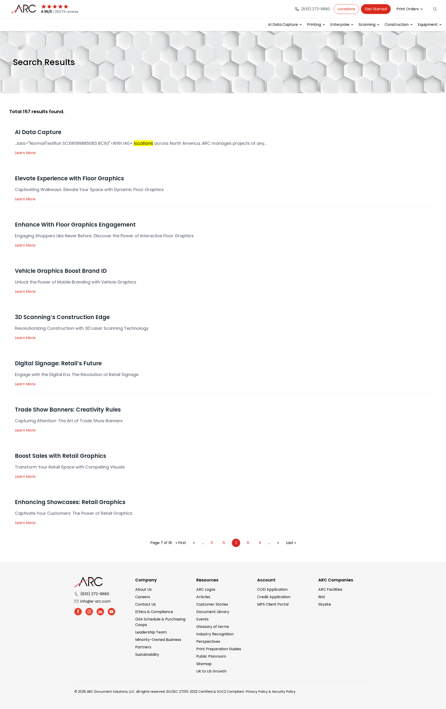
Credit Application (273, 597)
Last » (291, 542)
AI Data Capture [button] (283, 24)
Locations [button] (346, 9)
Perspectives (208, 641)
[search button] (435, 9)
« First (181, 542)
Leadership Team (151, 632)
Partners (143, 647)
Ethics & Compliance (154, 611)
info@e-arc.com (95, 601)
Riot (321, 597)
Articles (203, 597)
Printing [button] (314, 24)
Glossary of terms (212, 626)
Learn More (25, 152)
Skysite (324, 604)
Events (202, 619)
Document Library (212, 611)
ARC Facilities (330, 589)
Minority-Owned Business (158, 639)
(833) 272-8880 (94, 594)
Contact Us (145, 604)
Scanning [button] (367, 24)
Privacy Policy (257, 691)
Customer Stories (212, 604)
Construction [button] (397, 24)
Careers (142, 597)
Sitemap (204, 663)
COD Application (272, 589)
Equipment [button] (428, 24)
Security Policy (283, 691)
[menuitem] (285, 24)
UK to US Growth (211, 671)
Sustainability (147, 654)
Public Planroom (211, 656)
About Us (143, 589)
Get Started (376, 9)
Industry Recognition (215, 634)
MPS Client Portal (273, 604)
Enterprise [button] (339, 24)
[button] (78, 611)
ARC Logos (205, 589)
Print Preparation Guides (218, 649)
